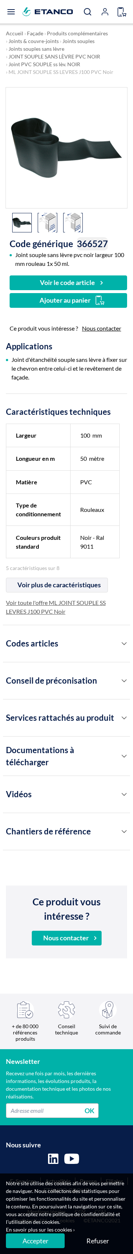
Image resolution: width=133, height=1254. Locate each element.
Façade (35, 33)
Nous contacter (101, 328)
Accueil (14, 33)
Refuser (97, 1241)
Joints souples (78, 41)
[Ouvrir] (11, 12)
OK (90, 1110)
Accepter (35, 1241)
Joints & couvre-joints (33, 41)
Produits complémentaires (77, 33)
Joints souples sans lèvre (36, 49)
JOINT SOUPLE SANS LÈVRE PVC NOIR (54, 56)
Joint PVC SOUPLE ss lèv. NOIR (44, 64)
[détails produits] (124, 643)
